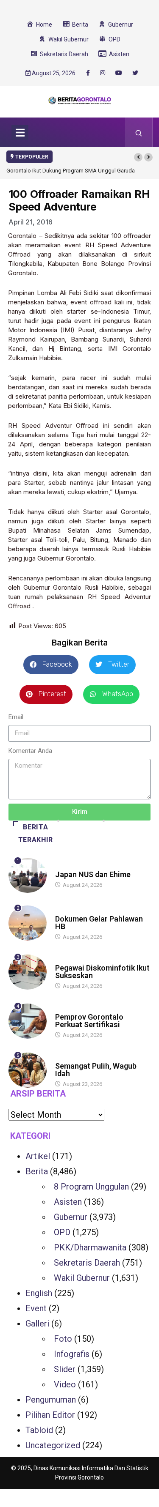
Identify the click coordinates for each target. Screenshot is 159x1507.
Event (36, 1308)
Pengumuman (50, 1400)
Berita (63, 866)
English (38, 1293)
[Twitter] (135, 73)
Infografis (71, 1354)
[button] (138, 157)
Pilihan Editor (50, 1415)
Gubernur (70, 1217)
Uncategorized (52, 1445)
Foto (63, 1339)
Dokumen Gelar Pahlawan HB (99, 922)
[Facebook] (88, 73)
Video (65, 1384)
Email (15, 717)
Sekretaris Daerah (87, 1263)
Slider (64, 1369)
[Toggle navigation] (19, 132)
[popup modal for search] (139, 132)
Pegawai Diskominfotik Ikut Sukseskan (102, 971)
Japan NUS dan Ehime (93, 874)
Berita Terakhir (35, 833)
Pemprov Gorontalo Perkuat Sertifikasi (89, 1020)
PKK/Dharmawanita (90, 1247)
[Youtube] (118, 73)
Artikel (37, 1156)
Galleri (37, 1323)
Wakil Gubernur (82, 1278)
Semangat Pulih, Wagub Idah (96, 1069)
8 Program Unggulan (91, 1187)
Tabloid (39, 1430)
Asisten (68, 1202)
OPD (62, 1232)
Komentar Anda (30, 751)
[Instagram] (102, 73)
